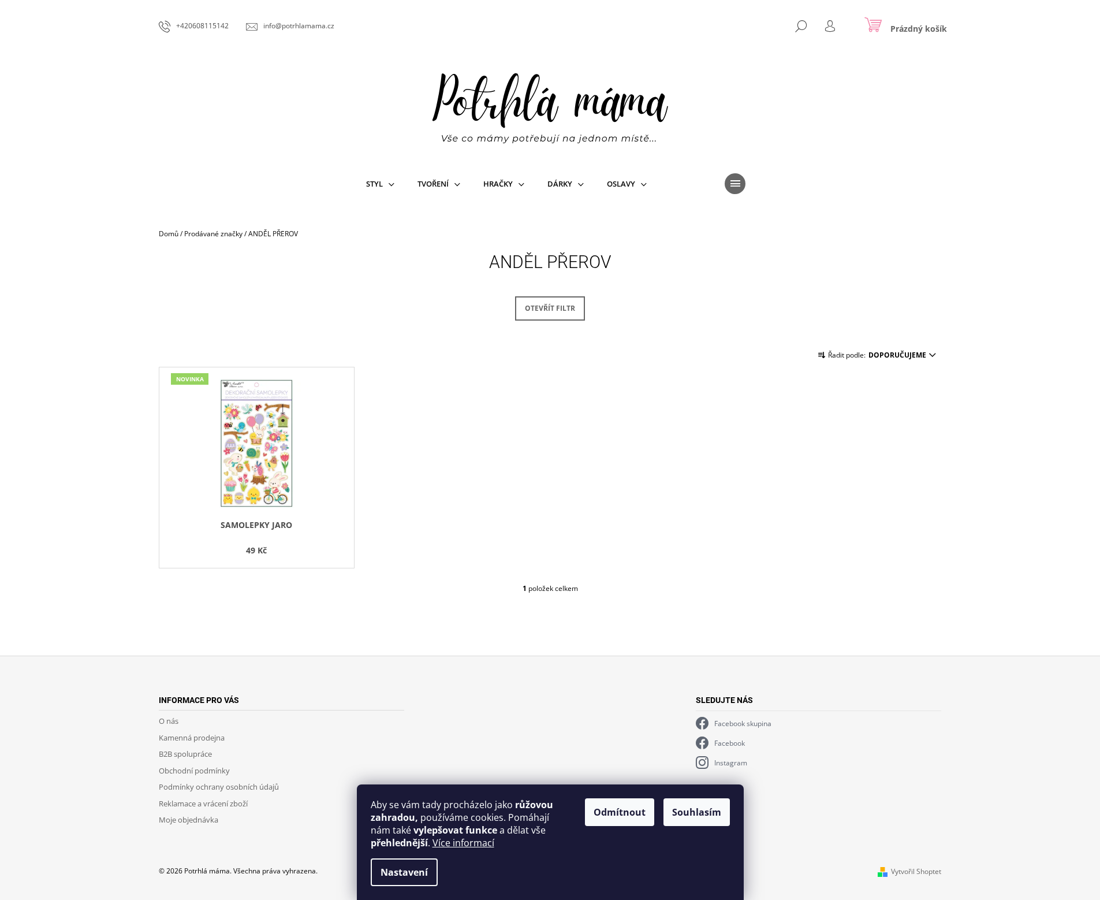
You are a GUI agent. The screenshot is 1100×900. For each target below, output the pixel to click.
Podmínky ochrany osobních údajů (219, 787)
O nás (168, 721)
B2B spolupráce (185, 754)
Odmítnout (620, 812)
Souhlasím (696, 812)
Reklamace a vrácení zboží (203, 803)
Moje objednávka (188, 820)
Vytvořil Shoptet (916, 871)
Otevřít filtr (550, 308)
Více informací (463, 842)
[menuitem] (380, 183)
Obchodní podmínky (194, 770)
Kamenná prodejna (192, 737)
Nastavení (404, 872)
